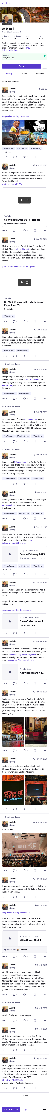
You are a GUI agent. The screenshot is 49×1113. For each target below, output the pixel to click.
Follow (22, 66)
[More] (45, 157)
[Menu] (44, 66)
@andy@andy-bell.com (10, 32)
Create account (11, 1109)
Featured (40, 73)
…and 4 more (6, 569)
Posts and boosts (10, 82)
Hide (43, 122)
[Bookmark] (34, 157)
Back (7, 3)
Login (25, 1109)
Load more (24, 1096)
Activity (9, 73)
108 (16, 38)
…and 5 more (6, 152)
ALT (43, 142)
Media (24, 73)
